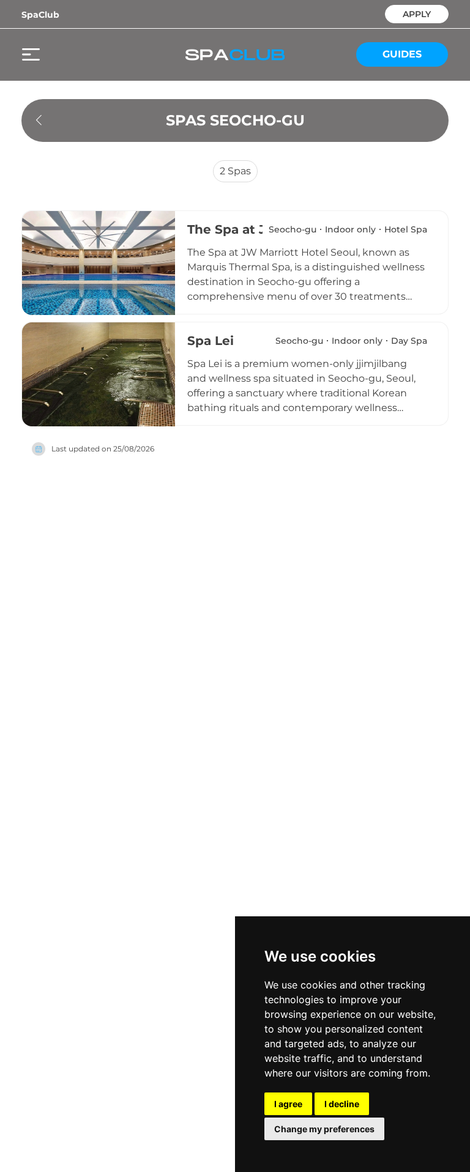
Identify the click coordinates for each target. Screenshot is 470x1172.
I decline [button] (341, 1104)
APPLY (417, 13)
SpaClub (40, 14)
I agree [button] (288, 1104)
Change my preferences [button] (324, 1129)
